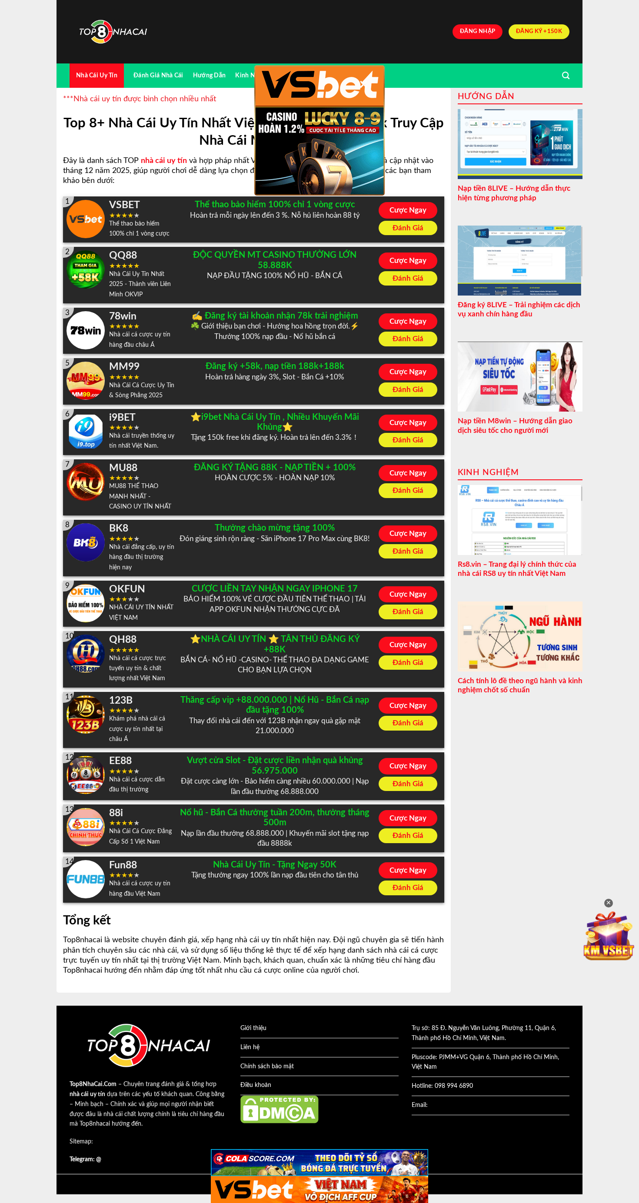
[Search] (565, 76)
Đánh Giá (408, 228)
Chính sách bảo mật (267, 1066)
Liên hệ (250, 1047)
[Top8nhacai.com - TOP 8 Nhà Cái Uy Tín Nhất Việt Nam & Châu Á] (113, 32)
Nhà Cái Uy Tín (96, 75)
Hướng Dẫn (209, 75)
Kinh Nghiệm (253, 75)
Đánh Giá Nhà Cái (158, 75)
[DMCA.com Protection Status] (279, 1109)
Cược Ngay (407, 210)
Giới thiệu (253, 1028)
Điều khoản (255, 1085)
